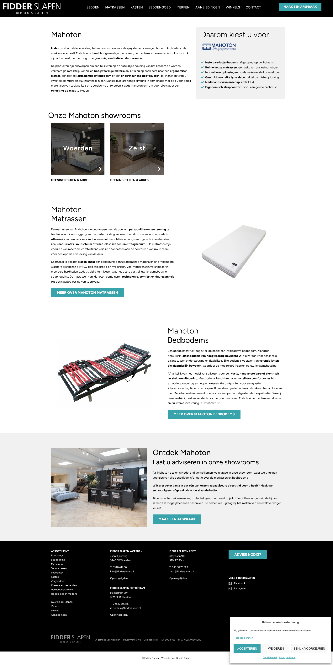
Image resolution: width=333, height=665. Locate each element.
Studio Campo (183, 658)
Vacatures (56, 606)
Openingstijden (119, 578)
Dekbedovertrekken (62, 589)
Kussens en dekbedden (64, 585)
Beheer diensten (244, 637)
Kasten (136, 7)
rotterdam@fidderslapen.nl (125, 608)
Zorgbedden (58, 581)
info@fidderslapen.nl (122, 571)
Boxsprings (57, 555)
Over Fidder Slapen (61, 601)
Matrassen (115, 7)
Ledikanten (57, 572)
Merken (183, 7)
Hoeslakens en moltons (64, 593)
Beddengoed (160, 7)
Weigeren (276, 648)
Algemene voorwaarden (107, 639)
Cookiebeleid (270, 657)
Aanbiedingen (207, 7)
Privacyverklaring (287, 657)
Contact (253, 7)
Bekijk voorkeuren (309, 648)
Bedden (93, 7)
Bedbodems (58, 559)
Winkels (233, 7)
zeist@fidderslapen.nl (181, 571)
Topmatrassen (59, 568)
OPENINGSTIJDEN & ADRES (70, 180)
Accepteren (247, 648)
